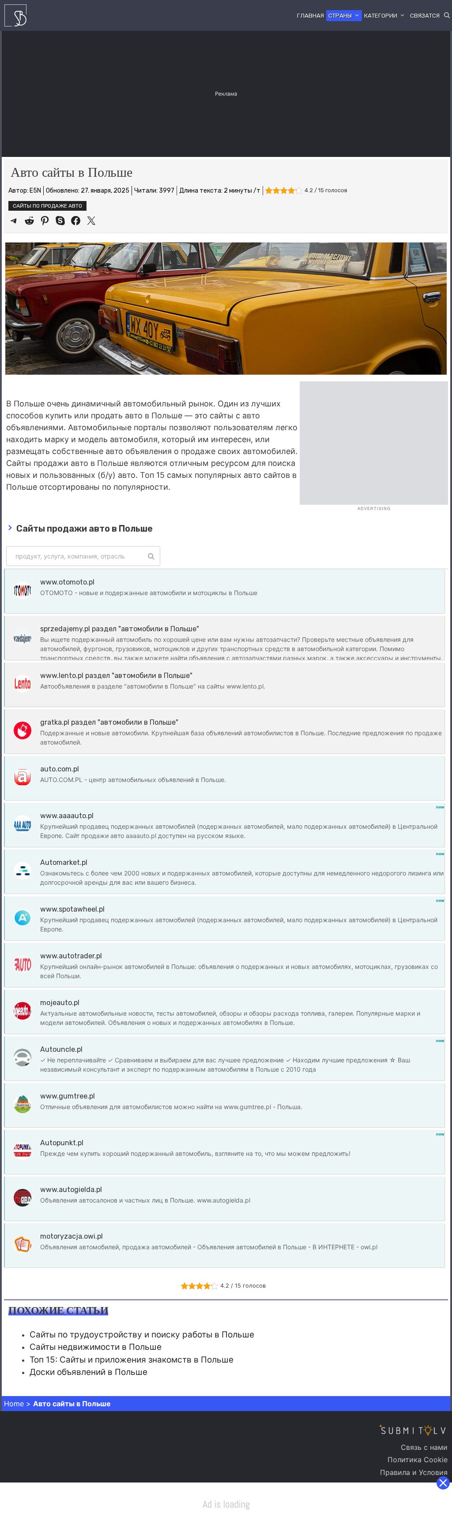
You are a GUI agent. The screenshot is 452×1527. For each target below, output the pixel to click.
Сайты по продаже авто (47, 206)
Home (14, 1403)
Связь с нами (424, 1447)
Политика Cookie (418, 1459)
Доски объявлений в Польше (88, 1372)
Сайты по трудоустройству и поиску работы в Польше (142, 1335)
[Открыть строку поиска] (447, 15)
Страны (340, 15)
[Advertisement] (227, 92)
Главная (310, 15)
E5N (35, 190)
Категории (380, 15)
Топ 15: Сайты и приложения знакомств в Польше (132, 1360)
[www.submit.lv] (17, 15)
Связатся (425, 15)
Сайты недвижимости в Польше (96, 1347)
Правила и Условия (414, 1472)
